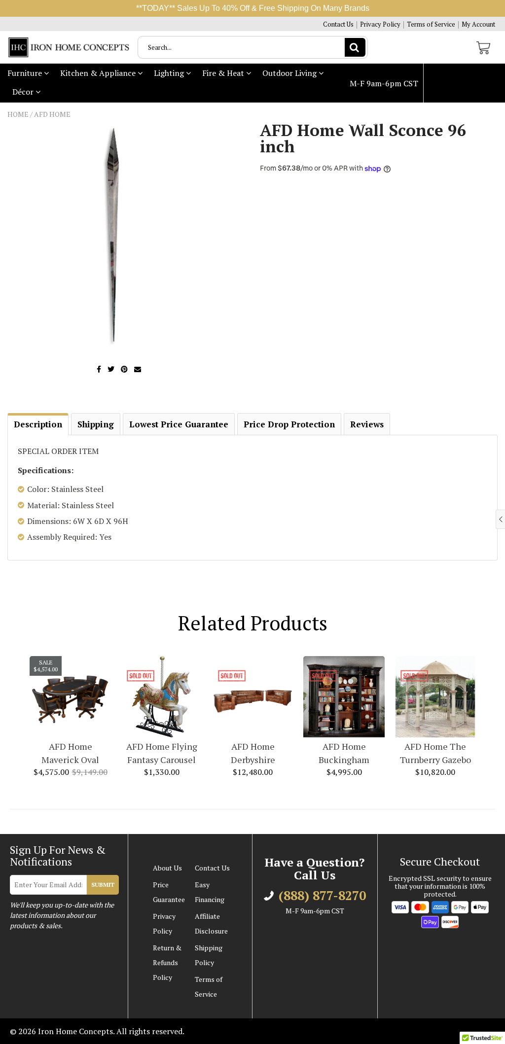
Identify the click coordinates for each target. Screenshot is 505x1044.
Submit (102, 884)
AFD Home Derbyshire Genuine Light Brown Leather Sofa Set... (253, 753)
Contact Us (338, 24)
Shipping (95, 424)
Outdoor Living (290, 73)
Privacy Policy (380, 24)
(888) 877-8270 (388, 122)
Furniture (25, 73)
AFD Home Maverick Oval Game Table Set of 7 (70, 753)
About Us (167, 867)
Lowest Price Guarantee (178, 424)
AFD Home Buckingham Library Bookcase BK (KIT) (344, 753)
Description (38, 424)
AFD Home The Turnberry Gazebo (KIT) (435, 753)
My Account (478, 24)
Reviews (367, 424)
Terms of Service (431, 24)
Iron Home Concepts (75, 1031)
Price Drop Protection (289, 424)
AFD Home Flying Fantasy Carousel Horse (161, 753)
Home (18, 114)
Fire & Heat (224, 73)
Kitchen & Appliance (99, 73)
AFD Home (52, 114)
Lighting (170, 73)
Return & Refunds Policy (167, 962)
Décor (24, 91)
